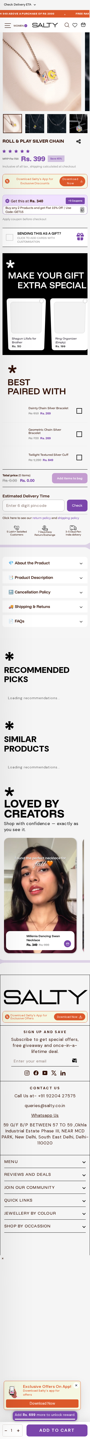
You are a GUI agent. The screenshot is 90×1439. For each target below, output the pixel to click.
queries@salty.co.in (45, 1105)
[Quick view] (67, 942)
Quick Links (18, 1200)
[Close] (76, 1385)
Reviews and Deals (27, 1174)
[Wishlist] (75, 25)
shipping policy (68, 518)
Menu (11, 1161)
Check (77, 505)
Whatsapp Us (45, 1115)
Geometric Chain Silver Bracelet (44, 431)
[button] (17, 151)
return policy (41, 518)
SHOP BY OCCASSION (27, 1225)
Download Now (70, 181)
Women (19, 25)
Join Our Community (29, 1187)
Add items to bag (69, 478)
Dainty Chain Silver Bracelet (48, 408)
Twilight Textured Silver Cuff (48, 455)
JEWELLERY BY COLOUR (30, 1213)
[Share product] (78, 141)
